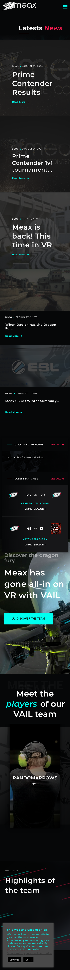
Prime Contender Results (32, 83)
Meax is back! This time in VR (32, 236)
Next (65, 775)
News (9, 393)
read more (19, 101)
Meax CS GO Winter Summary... (32, 401)
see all (56, 444)
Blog (15, 66)
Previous (5, 775)
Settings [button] (14, 959)
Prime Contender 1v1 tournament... (32, 163)
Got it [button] (28, 959)
